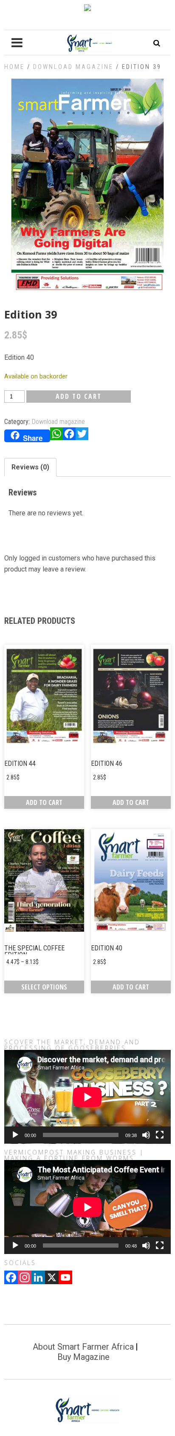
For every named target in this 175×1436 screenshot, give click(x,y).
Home (14, 67)
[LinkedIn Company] (38, 1278)
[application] (87, 1097)
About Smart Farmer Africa (83, 1347)
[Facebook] (69, 435)
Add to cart (79, 396)
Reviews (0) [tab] (30, 467)
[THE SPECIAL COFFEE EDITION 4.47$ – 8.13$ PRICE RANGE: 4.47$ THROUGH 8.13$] (44, 880)
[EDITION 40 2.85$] (131, 880)
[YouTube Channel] (65, 1278)
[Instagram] (24, 1278)
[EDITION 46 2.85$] (131, 696)
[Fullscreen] (159, 1135)
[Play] (15, 1135)
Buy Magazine (83, 1357)
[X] (52, 1278)
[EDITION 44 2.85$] (44, 696)
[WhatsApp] (56, 435)
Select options (44, 987)
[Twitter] (82, 435)
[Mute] (146, 1135)
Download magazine (73, 67)
